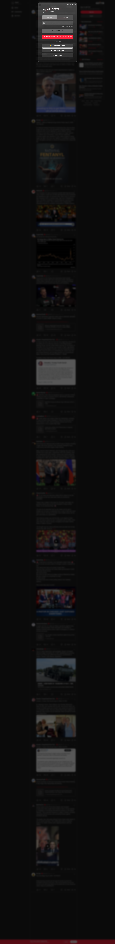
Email (50, 17)
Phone (66, 17)
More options (58, 55)
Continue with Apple (58, 50)
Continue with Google (59, 45)
